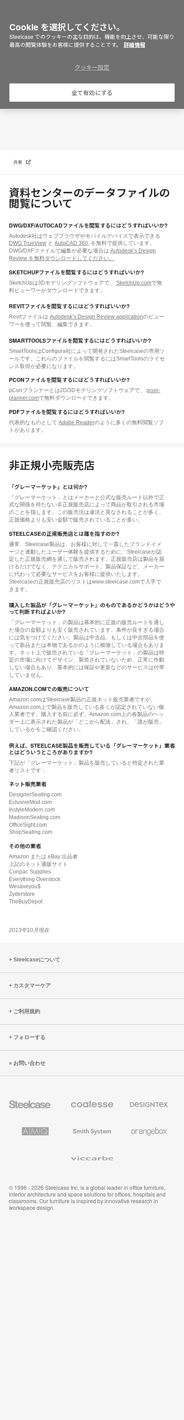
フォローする (29, 1037)
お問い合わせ (29, 1063)
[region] (92, 54)
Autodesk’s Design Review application (96, 317)
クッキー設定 (92, 67)
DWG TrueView (27, 243)
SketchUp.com (133, 283)
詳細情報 (134, 45)
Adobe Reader (76, 422)
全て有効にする (92, 92)
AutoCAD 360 (71, 243)
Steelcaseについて (36, 959)
